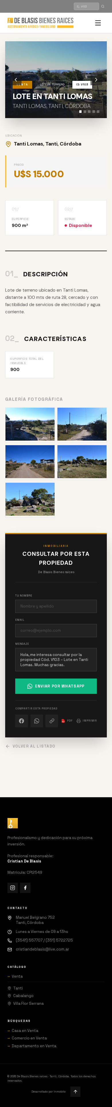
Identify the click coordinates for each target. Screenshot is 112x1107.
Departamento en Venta (31, 1045)
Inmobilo (59, 1091)
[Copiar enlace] (51, 721)
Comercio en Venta (27, 1038)
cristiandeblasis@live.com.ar (42, 949)
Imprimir (90, 720)
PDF (67, 720)
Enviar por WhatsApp (60, 686)
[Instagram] (12, 888)
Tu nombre (23, 595)
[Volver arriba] (75, 1091)
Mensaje (22, 644)
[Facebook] (25, 888)
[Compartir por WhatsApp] (36, 721)
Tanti (18, 988)
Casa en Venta (22, 1030)
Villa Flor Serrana (28, 1003)
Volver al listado (34, 746)
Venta (15, 976)
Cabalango (23, 995)
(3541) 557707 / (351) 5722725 (44, 940)
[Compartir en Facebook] (21, 721)
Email (20, 620)
